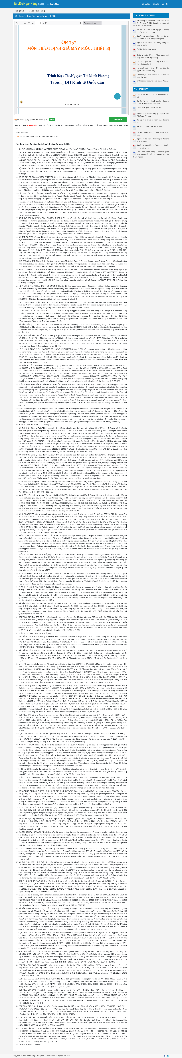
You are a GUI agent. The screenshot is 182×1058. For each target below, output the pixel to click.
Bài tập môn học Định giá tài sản (149, 126)
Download (118, 119)
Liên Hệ (165, 4)
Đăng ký (156, 4)
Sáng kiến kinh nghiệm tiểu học (58, 1056)
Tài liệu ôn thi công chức (146, 49)
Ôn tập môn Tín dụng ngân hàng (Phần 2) (153, 81)
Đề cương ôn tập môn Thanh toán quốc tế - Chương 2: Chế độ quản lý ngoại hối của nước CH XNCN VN (151, 23)
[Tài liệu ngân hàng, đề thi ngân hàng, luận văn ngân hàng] (28, 3)
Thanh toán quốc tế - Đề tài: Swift (150, 107)
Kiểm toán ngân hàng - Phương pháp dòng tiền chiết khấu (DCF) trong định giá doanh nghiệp (151, 154)
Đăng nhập (146, 4)
